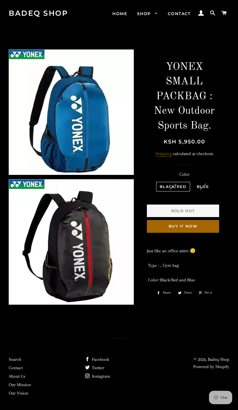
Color (184, 174)
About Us (17, 376)
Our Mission (20, 384)
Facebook (100, 359)
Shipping (163, 153)
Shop (144, 13)
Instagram (100, 376)
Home (119, 13)
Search (15, 359)
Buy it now (183, 226)
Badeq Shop (38, 13)
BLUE (203, 186)
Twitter (97, 367)
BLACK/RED (173, 186)
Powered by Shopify (211, 366)
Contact (179, 13)
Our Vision (18, 393)
